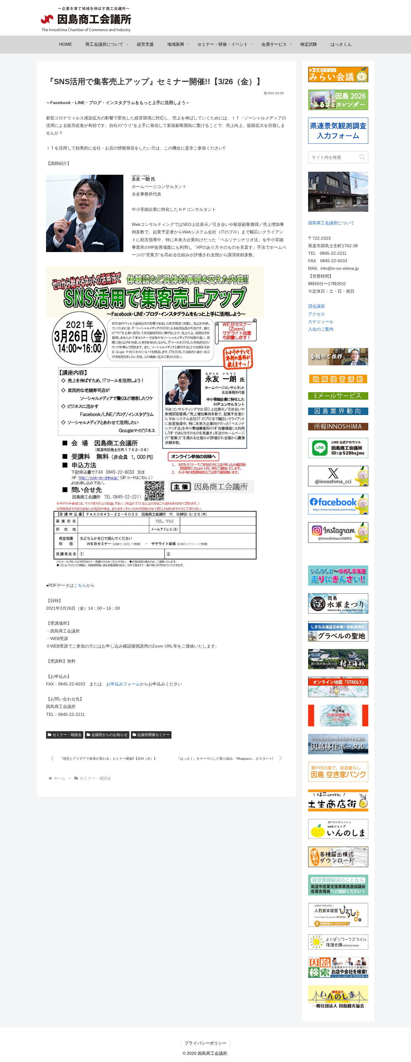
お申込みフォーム (123, 684)
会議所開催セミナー (153, 735)
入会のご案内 (320, 329)
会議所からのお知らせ (109, 735)
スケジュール (320, 321)
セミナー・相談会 (67, 735)
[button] (362, 157)
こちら (80, 585)
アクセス (316, 314)
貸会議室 (316, 306)
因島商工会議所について (331, 222)
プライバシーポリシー (205, 1043)
